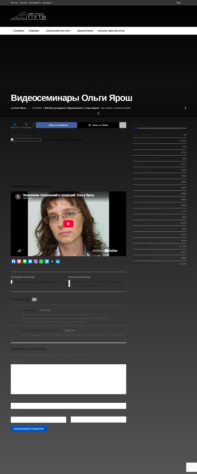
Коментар (17, 361)
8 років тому (45, 310)
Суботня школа (143, 252)
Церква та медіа (143, 257)
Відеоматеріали (75, 107)
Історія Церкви (91, 107)
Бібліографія (85, 30)
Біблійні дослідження (55, 107)
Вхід (178, 2)
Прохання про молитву (147, 211)
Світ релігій (140, 228)
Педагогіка (140, 205)
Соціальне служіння (145, 240)
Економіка (139, 164)
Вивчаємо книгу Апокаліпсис (151, 146)
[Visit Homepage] (28, 16)
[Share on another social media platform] (122, 125)
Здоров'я (138, 181)
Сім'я (136, 234)
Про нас (14, 2)
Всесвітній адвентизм (147, 158)
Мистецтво (140, 193)
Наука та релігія (143, 199)
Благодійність (35, 2)
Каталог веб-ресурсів (111, 30)
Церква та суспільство (147, 263)
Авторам (23, 2)
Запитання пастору (58, 30)
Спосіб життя (141, 246)
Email (15, 413)
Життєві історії (142, 169)
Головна (18, 30)
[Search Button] (185, 2)
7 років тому (69, 330)
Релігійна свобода (144, 216)
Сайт (73, 413)
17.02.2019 (37, 107)
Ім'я (14, 399)
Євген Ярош (20, 107)
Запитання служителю (147, 175)
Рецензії (138, 222)
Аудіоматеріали (142, 134)
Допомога (47, 2)
